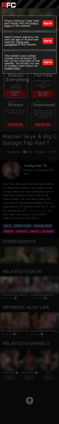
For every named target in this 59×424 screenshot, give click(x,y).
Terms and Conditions (16, 43)
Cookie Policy (12, 68)
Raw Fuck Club (9, 5)
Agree (48, 23)
